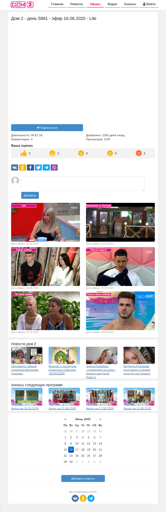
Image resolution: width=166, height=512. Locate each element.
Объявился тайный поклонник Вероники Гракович (24, 369)
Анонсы (130, 4)
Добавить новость (83, 478)
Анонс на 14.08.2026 (137, 408)
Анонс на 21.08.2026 (62, 408)
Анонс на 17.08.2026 (100, 408)
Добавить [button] (30, 195)
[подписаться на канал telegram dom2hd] (91, 498)
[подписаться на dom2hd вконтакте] (76, 498)
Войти (150, 4)
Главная (57, 4)
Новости (76, 4)
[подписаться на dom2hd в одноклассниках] (83, 498)
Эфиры (95, 4)
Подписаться (48, 127)
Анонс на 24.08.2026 (25, 408)
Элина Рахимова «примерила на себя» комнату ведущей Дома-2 (100, 371)
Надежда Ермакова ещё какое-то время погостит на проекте (136, 369)
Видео (112, 4)
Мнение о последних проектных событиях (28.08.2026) (63, 369)
